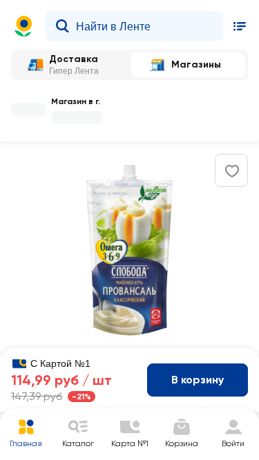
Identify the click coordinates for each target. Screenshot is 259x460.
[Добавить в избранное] (232, 171)
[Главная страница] (23, 26)
